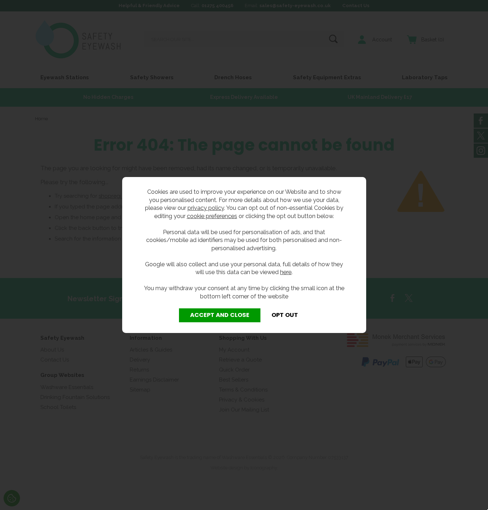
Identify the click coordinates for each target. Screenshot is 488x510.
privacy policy (206, 207)
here (286, 272)
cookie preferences (212, 215)
